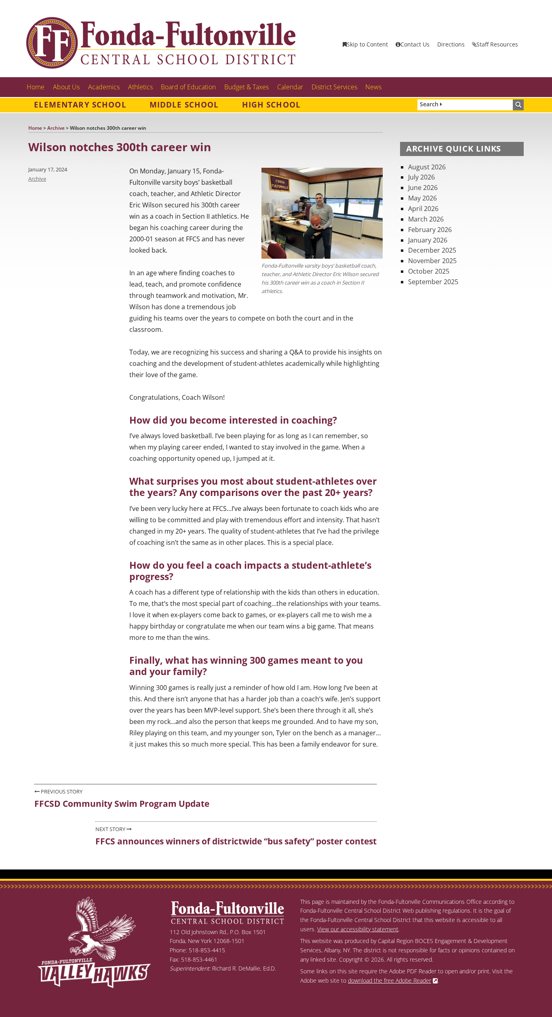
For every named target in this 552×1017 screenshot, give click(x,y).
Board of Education (188, 86)
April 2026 (423, 208)
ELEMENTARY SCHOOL (80, 104)
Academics (104, 86)
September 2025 (433, 281)
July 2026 (421, 177)
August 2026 (427, 166)
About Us (66, 86)
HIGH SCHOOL (271, 104)
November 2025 (432, 260)
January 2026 (427, 240)
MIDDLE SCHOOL (184, 104)
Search (430, 104)
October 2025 (428, 271)
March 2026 (426, 219)
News (373, 86)
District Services (334, 86)
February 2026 (430, 229)
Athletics (140, 86)
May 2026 (422, 198)
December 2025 (432, 250)
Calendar (290, 86)
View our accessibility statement (357, 929)
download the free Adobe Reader (389, 980)
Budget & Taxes (246, 86)
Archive (37, 178)
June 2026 (423, 187)
